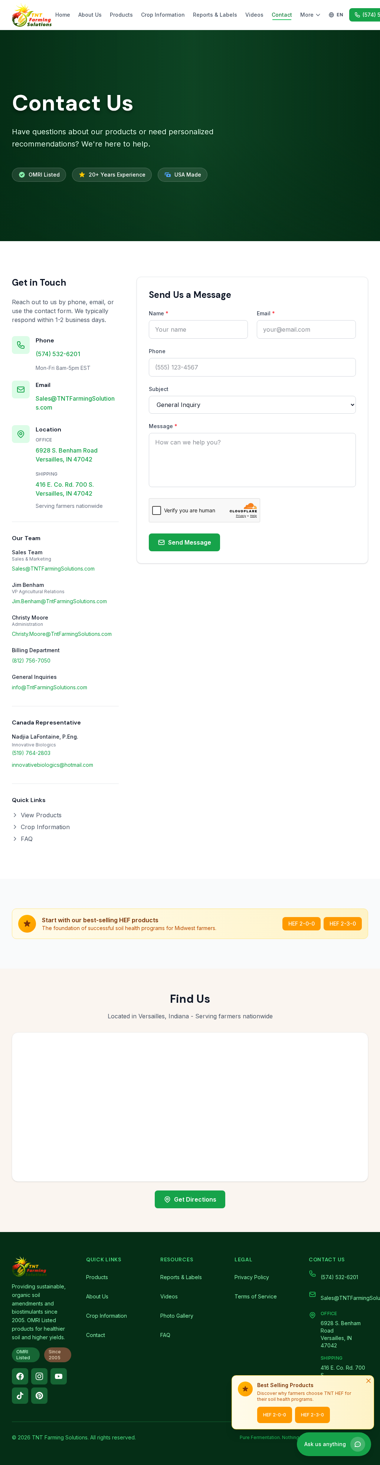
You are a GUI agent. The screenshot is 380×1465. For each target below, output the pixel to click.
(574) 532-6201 (58, 354)
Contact (282, 15)
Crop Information (163, 15)
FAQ (27, 838)
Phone (157, 351)
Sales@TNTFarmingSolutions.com (75, 403)
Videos (254, 15)
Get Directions (195, 1199)
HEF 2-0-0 (301, 923)
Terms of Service (256, 1296)
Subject (158, 389)
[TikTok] (20, 1395)
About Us (90, 15)
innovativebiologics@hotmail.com (52, 765)
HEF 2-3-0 (343, 923)
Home (62, 15)
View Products (41, 815)
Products (121, 15)
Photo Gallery (176, 1316)
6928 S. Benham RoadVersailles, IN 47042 (67, 455)
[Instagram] (39, 1376)
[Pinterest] (39, 1395)
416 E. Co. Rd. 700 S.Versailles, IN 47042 (65, 489)
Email (266, 313)
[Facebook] (20, 1376)
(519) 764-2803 (31, 753)
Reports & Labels (215, 15)
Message (163, 426)
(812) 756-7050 (31, 660)
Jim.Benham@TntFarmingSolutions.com (59, 601)
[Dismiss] (368, 1381)
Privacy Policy (252, 1277)
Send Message (189, 542)
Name (158, 313)
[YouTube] (58, 1376)
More (307, 15)
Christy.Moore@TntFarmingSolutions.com (62, 634)
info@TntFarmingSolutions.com (49, 687)
